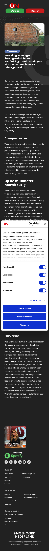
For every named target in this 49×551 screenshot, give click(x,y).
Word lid (15, 11)
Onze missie (9, 473)
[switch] (42, 275)
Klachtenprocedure (11, 521)
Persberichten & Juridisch (14, 514)
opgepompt (17, 124)
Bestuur (7, 494)
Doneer (35, 11)
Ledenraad (8, 497)
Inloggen (8, 480)
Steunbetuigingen (28, 473)
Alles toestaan (24, 308)
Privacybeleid (16, 544)
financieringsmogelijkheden (21, 397)
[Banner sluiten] (45, 224)
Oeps (6, 525)
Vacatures (26, 477)
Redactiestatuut (30, 494)
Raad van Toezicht (11, 501)
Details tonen (35, 300)
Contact (8, 518)
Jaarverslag (9, 504)
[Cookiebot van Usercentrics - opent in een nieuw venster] (30, 224)
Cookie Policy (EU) (31, 544)
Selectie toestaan (24, 317)
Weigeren (24, 325)
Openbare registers (31, 497)
